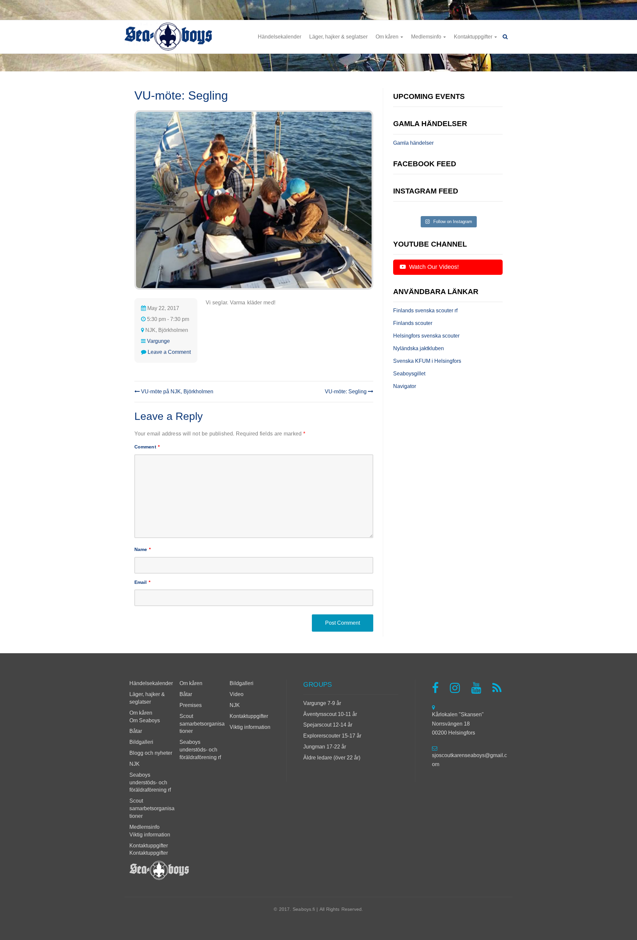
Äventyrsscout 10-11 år (330, 714)
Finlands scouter (412, 323)
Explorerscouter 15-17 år (332, 736)
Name (142, 549)
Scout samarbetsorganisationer (152, 808)
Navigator (404, 386)
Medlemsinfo (427, 36)
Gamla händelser (413, 143)
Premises (190, 705)
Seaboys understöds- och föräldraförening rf (150, 782)
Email (142, 582)
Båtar (135, 731)
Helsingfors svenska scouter (426, 336)
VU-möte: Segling (346, 391)
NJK (134, 764)
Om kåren (388, 36)
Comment (147, 446)
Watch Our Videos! (433, 267)
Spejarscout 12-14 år (327, 725)
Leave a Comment (169, 352)
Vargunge (158, 341)
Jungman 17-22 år (324, 746)
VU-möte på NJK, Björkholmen (176, 391)
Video (237, 694)
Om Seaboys (144, 720)
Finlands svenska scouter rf (425, 310)
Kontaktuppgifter (474, 36)
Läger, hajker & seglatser (338, 36)
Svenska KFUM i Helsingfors (427, 361)
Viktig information (149, 834)
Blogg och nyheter (150, 753)
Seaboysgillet (409, 373)
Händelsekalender (279, 36)
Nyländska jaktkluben (418, 348)
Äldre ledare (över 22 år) (331, 757)
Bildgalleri (141, 742)
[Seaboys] (168, 37)
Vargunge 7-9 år (322, 703)
